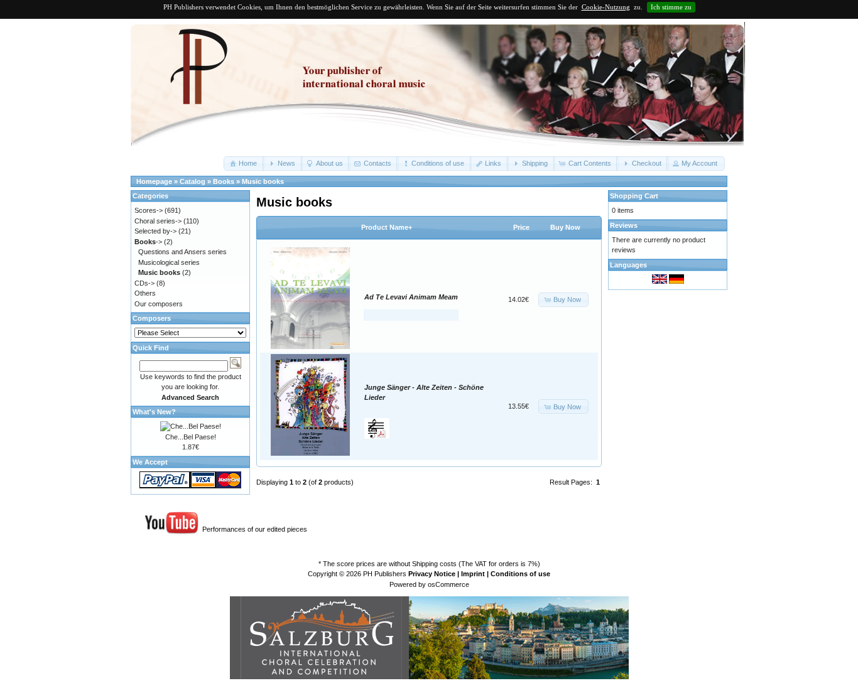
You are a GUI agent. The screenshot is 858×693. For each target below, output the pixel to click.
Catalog (192, 181)
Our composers (158, 304)
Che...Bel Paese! (190, 437)
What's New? (154, 412)
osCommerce (448, 584)
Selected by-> (155, 231)
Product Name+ (386, 227)
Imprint (473, 574)
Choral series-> (158, 221)
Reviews (624, 225)
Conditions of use (520, 574)
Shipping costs (434, 563)
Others (145, 293)
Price (521, 227)
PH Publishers (384, 574)
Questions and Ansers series (182, 251)
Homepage (154, 181)
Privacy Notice (431, 574)
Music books (263, 181)
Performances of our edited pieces (254, 529)
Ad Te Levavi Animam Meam (411, 297)
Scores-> (148, 210)
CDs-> (144, 283)
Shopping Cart (634, 196)
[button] (244, 163)
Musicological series (169, 262)
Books (223, 181)
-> (148, 241)
